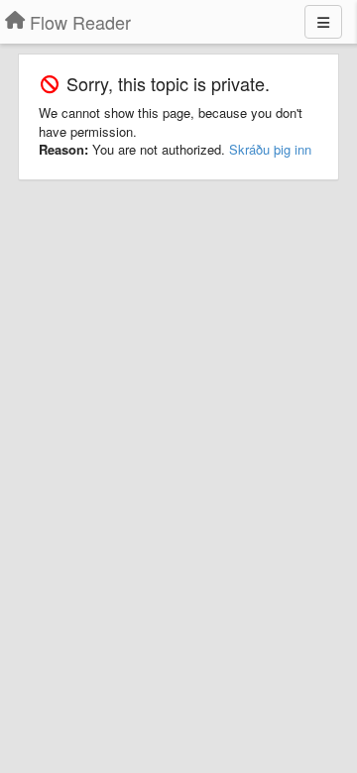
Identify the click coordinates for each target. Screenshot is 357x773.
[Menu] (323, 22)
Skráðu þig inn (270, 149)
